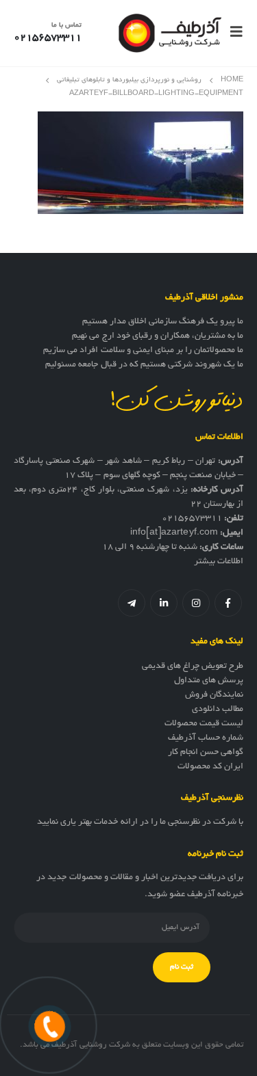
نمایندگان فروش (214, 695)
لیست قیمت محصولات (203, 724)
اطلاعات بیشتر (218, 562)
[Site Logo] (170, 33)
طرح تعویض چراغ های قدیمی (192, 666)
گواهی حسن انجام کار (205, 752)
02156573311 (192, 519)
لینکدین (164, 603)
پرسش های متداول (208, 681)
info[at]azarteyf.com (174, 533)
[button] (232, 33)
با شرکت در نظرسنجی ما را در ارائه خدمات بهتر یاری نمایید (140, 822)
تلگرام (131, 603)
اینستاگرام (196, 603)
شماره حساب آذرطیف (205, 738)
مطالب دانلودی (217, 709)
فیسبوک (228, 603)
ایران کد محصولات (210, 767)
